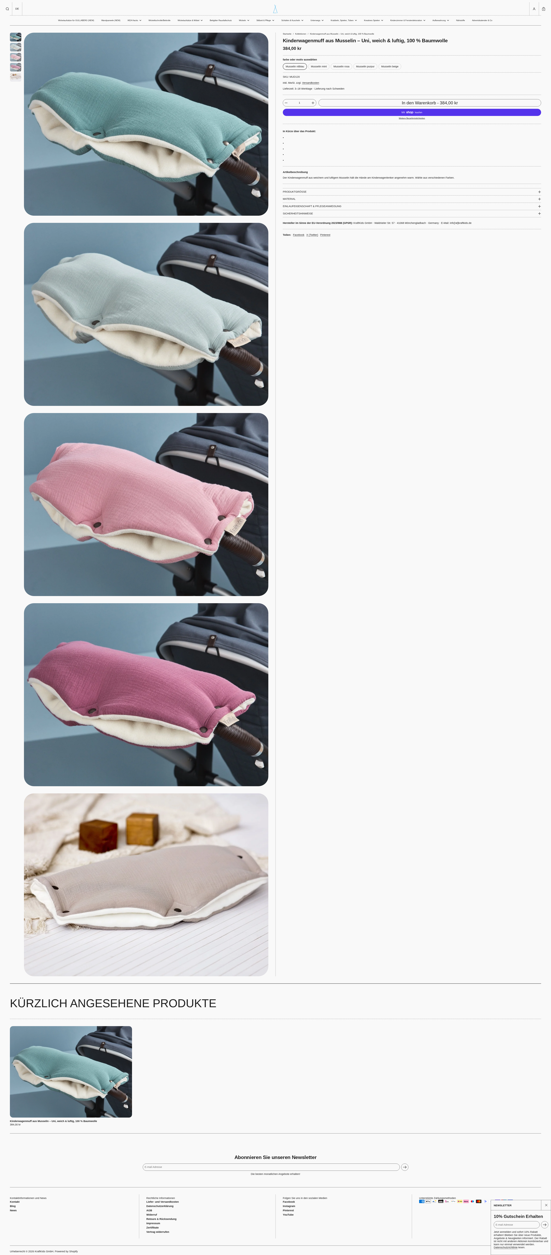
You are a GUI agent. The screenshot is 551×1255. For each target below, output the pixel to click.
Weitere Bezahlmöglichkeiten (412, 118)
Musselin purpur (365, 66)
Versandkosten (310, 82)
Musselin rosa (341, 66)
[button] (7, 8)
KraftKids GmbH (44, 1251)
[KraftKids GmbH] (275, 9)
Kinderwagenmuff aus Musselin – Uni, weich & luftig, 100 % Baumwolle (71, 1076)
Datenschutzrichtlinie (506, 1247)
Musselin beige (389, 66)
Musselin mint (319, 66)
